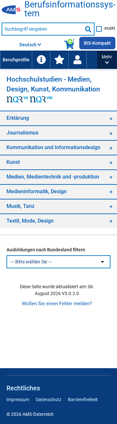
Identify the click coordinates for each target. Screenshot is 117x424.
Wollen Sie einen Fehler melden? (57, 303)
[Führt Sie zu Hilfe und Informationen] (41, 60)
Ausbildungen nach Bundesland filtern (45, 249)
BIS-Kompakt (97, 43)
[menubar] (48, 60)
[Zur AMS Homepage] (13, 10)
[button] (107, 60)
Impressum (17, 399)
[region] (58, 118)
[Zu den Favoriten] (59, 60)
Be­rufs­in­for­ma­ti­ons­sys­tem (69, 9)
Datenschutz (48, 399)
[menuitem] (16, 60)
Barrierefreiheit (83, 399)
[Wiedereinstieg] (77, 60)
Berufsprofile (16, 59)
